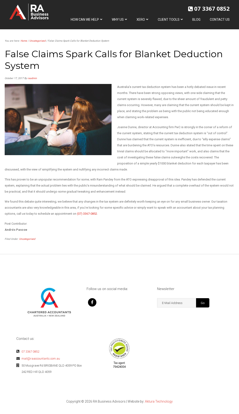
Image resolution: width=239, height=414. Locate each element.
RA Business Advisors (29, 11)
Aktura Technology (159, 401)
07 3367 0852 (212, 8)
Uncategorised (27, 238)
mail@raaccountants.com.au (40, 358)
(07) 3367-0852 (87, 213)
